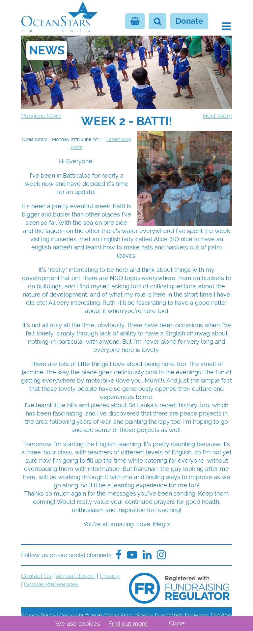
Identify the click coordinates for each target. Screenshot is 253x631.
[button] (226, 26)
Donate (189, 21)
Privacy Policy (38, 616)
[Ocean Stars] (59, 17)
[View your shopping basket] (135, 21)
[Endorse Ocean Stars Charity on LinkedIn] (147, 555)
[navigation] (126, 121)
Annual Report (75, 575)
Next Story (217, 115)
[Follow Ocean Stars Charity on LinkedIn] (161, 555)
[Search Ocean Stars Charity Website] (157, 21)
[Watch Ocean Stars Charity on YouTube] (132, 555)
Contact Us (36, 575)
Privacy (110, 575)
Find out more (128, 623)
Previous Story (41, 115)
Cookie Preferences (51, 584)
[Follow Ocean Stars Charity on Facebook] (119, 555)
